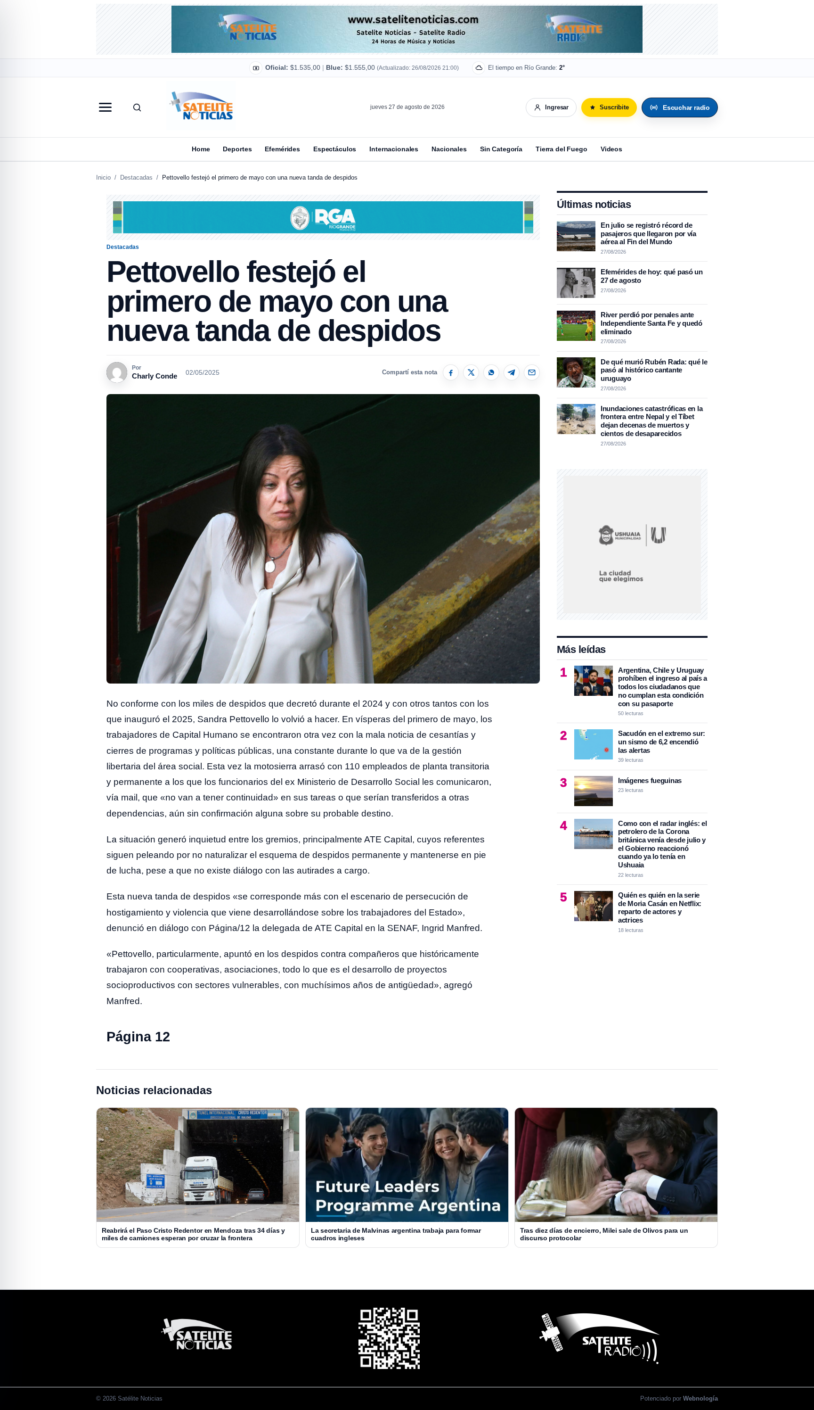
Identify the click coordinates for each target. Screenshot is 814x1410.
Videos (611, 149)
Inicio (103, 177)
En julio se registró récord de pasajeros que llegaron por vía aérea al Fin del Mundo (648, 233)
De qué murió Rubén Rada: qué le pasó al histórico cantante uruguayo (654, 369)
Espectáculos (334, 149)
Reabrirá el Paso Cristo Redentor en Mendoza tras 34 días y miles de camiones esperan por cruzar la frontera (193, 1234)
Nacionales (449, 149)
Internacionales (393, 149)
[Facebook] (451, 372)
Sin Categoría (501, 149)
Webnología (700, 1398)
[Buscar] (137, 107)
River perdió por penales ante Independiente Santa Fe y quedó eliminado (651, 323)
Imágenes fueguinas (650, 780)
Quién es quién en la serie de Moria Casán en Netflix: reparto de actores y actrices (659, 907)
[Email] (532, 372)
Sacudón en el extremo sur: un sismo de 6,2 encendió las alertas (661, 741)
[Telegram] (512, 372)
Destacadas (136, 177)
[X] (471, 372)
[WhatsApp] (491, 372)
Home (201, 149)
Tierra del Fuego (561, 149)
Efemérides (282, 149)
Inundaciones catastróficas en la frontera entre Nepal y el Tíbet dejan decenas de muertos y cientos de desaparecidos (651, 420)
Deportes (237, 149)
